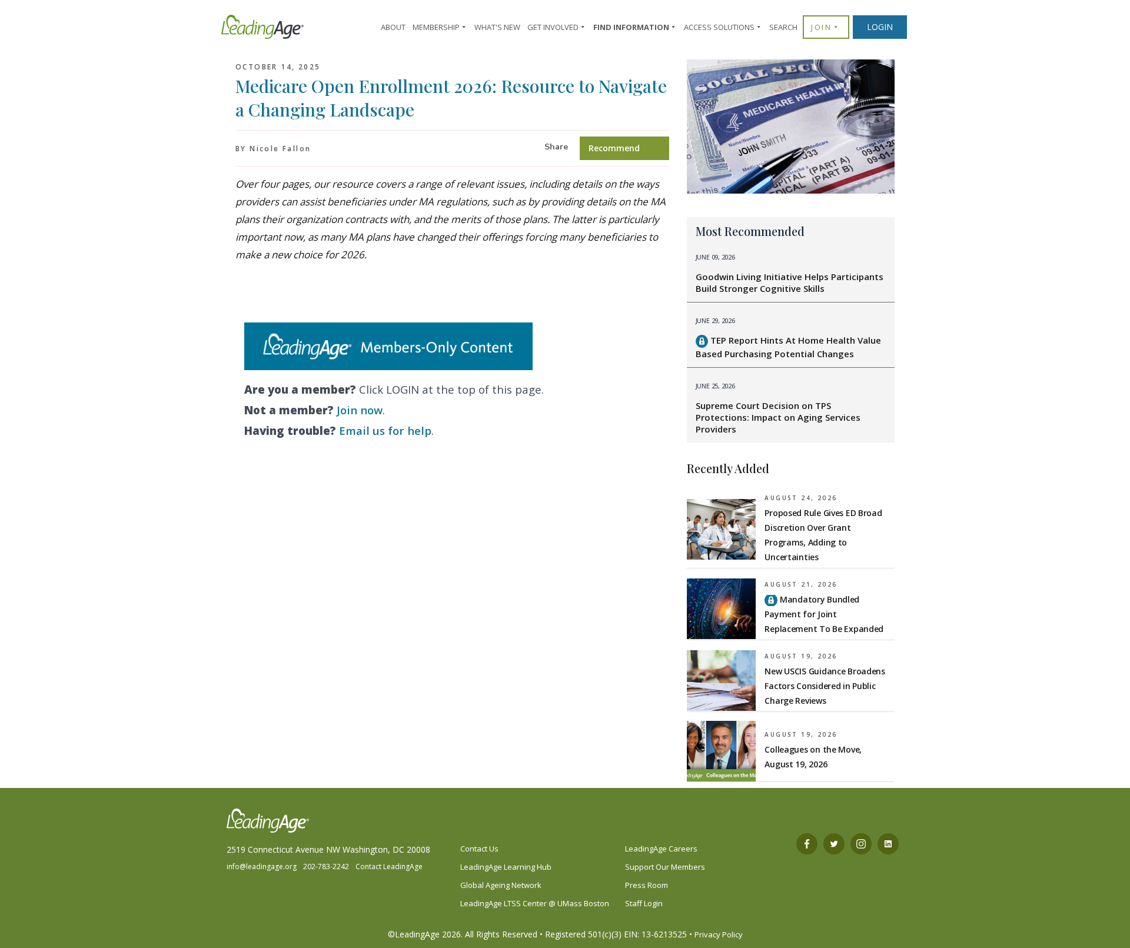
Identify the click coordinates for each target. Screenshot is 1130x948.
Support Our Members (665, 866)
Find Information (631, 27)
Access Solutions (719, 27)
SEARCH (783, 27)
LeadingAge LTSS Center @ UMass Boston (534, 903)
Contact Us (479, 848)
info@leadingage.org (262, 866)
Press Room (646, 885)
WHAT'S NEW (497, 27)
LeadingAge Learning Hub (505, 866)
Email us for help (385, 430)
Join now (360, 410)
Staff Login (644, 903)
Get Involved (553, 27)
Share (556, 146)
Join (821, 27)
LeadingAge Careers (661, 848)
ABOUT (393, 27)
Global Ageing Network (500, 885)
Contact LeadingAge (389, 866)
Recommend (614, 148)
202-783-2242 (326, 866)
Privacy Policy (718, 934)
